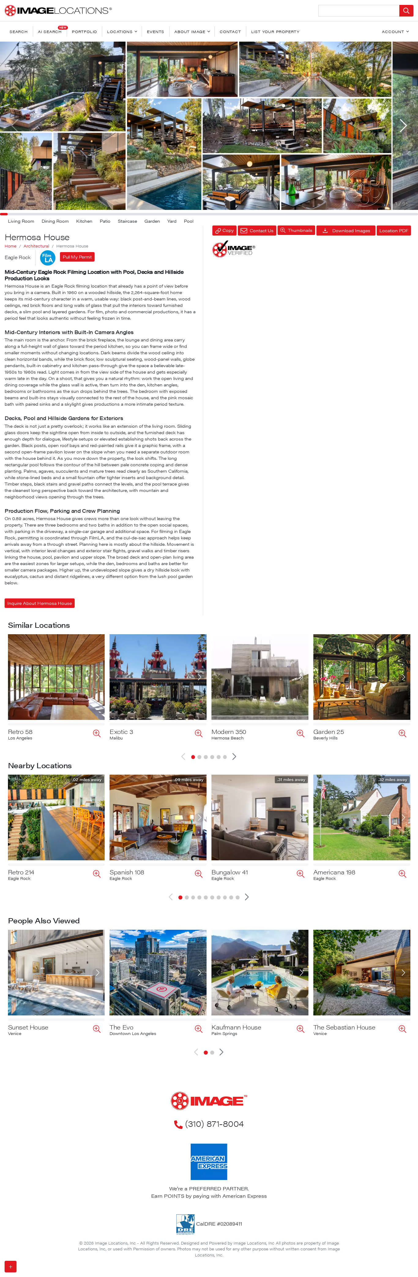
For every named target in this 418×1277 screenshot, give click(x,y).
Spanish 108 (127, 871)
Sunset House (28, 1026)
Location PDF (393, 230)
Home (11, 246)
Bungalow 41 (229, 871)
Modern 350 (228, 731)
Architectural (36, 246)
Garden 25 (328, 731)
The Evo (121, 1026)
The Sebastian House (344, 1026)
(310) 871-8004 (214, 1123)
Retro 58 (20, 731)
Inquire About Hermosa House (39, 603)
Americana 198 (334, 871)
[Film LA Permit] (47, 258)
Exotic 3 (121, 731)
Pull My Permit (77, 257)
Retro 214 (21, 871)
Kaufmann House (236, 1026)
